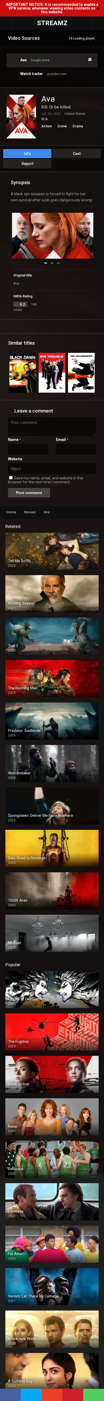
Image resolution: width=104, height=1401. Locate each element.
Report (27, 164)
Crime (62, 126)
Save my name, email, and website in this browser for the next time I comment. (45, 480)
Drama (78, 126)
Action (46, 126)
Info (27, 153)
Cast (77, 153)
